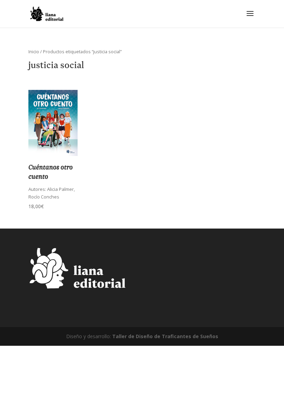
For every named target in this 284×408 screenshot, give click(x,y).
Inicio (33, 51)
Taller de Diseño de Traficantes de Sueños (165, 336)
